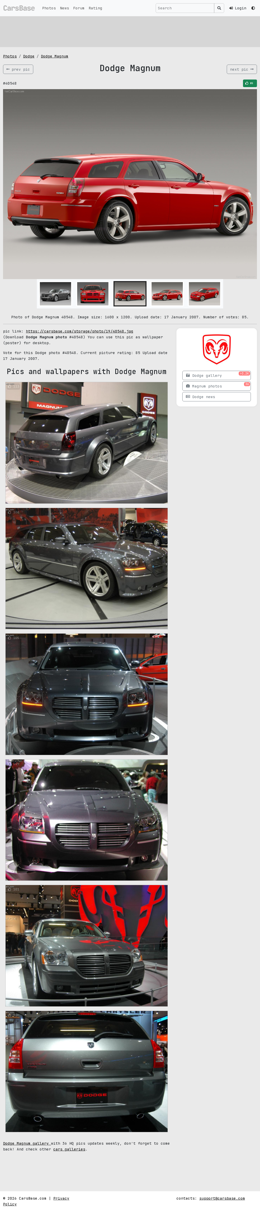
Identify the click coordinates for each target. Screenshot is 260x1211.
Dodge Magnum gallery (27, 1143)
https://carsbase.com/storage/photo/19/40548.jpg (79, 331)
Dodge (29, 56)
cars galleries (69, 1149)
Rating (95, 8)
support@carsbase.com (222, 1198)
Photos (49, 8)
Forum (79, 8)
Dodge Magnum (54, 56)
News (64, 8)
